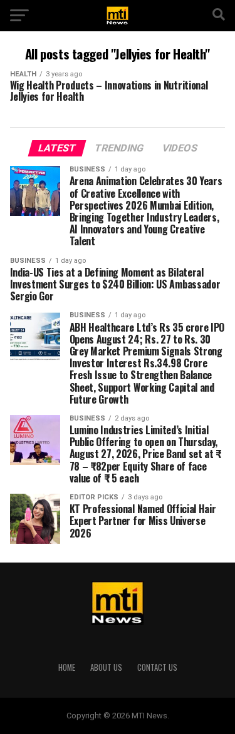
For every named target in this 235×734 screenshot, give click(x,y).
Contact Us (157, 667)
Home (66, 667)
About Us (106, 667)
